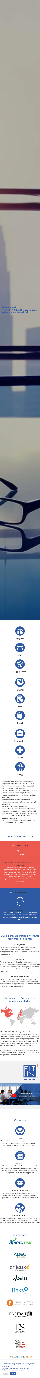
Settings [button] (5, 1374)
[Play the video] (20, 1105)
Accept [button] (13, 1373)
